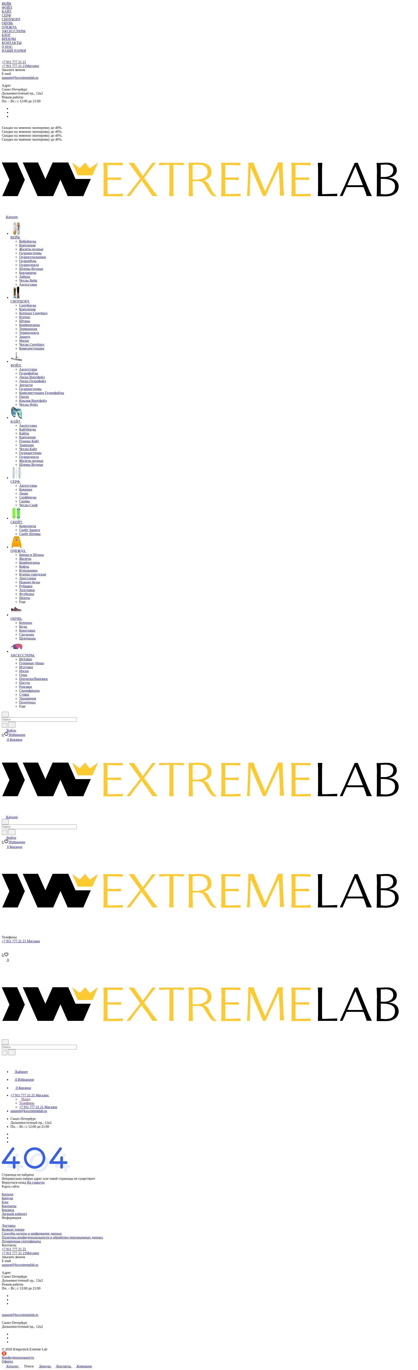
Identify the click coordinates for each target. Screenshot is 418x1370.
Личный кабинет (14, 1214)
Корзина (8, 1210)
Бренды (7, 1198)
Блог (5, 1202)
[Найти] (11, 725)
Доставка (8, 1225)
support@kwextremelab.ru (20, 77)
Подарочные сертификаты (21, 1241)
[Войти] (4, 951)
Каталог (8, 1194)
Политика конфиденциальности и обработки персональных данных (52, 1237)
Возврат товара (13, 1229)
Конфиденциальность (18, 1357)
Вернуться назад (14, 1182)
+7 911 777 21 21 (14, 62)
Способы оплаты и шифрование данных (32, 1233)
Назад (25, 1099)
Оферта (7, 1361)
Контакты (9, 1206)
